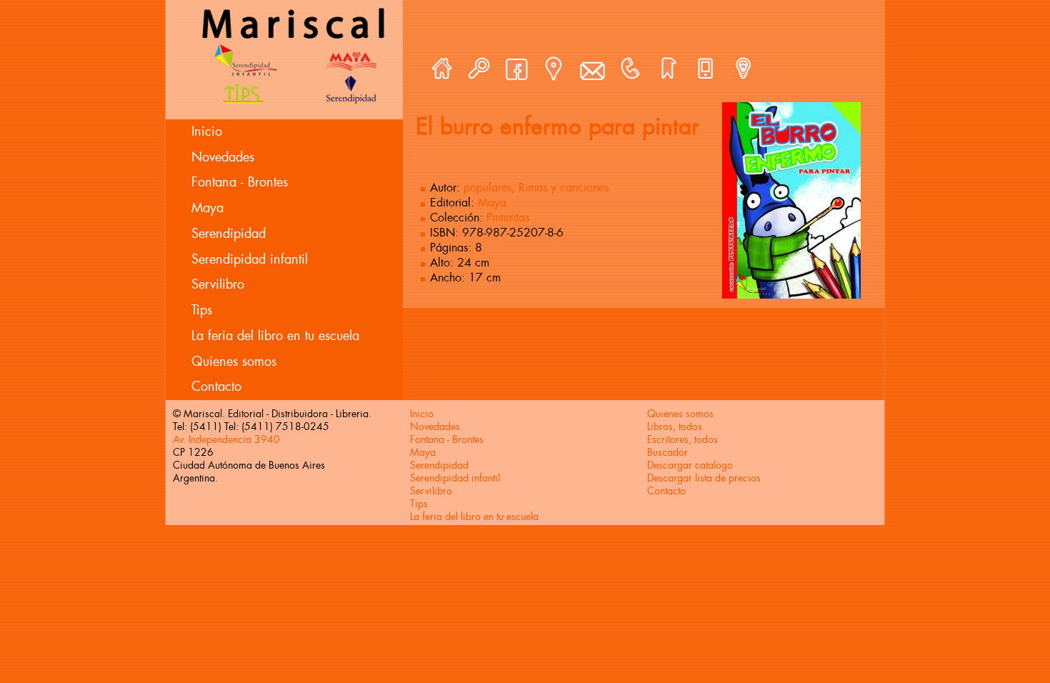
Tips (201, 310)
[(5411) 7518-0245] (630, 68)
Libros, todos (674, 426)
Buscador (667, 452)
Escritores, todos (682, 439)
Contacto (216, 386)
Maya (207, 207)
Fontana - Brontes (239, 182)
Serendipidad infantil (249, 259)
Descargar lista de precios (704, 478)
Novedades (222, 157)
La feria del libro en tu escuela (275, 335)
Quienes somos (233, 361)
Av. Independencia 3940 (226, 439)
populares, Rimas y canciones (536, 187)
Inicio (206, 131)
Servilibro (217, 284)
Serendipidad (228, 233)
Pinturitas (507, 217)
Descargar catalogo (690, 465)
